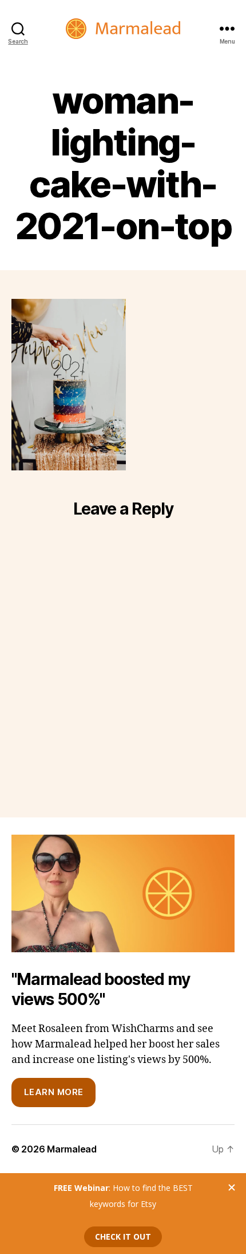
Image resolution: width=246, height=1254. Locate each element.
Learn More (54, 1091)
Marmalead (72, 1149)
